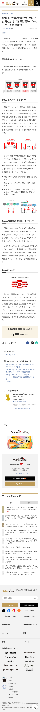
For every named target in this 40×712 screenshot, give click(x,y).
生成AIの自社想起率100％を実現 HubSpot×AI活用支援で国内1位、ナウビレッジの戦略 (21, 552)
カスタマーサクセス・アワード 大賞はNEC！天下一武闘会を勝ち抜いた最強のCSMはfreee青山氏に (21, 525)
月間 (29, 503)
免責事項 (11, 686)
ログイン (21, 483)
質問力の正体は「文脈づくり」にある (17, 547)
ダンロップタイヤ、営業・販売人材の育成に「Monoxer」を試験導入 (20, 366)
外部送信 (11, 697)
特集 (3, 641)
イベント (26, 641)
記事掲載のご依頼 (29, 616)
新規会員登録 (21, 478)
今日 (11, 503)
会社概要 (11, 689)
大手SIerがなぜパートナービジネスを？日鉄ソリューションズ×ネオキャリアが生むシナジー (21, 573)
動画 (4, 32)
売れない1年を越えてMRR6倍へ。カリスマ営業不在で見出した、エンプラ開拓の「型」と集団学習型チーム (21, 532)
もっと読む (7, 381)
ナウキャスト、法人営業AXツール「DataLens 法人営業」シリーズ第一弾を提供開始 (20, 371)
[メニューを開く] (3, 3)
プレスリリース (11, 355)
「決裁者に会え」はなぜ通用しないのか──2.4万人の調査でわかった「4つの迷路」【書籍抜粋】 (21, 508)
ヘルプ (10, 678)
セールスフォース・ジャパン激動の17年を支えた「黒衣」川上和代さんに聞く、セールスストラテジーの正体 (21, 541)
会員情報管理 (12, 683)
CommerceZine (29, 624)
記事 (24, 633)
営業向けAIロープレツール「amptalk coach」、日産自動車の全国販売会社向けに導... (20, 377)
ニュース (5, 633)
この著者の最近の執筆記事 (22, 409)
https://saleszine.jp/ (19, 401)
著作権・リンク (13, 680)
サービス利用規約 (13, 692)
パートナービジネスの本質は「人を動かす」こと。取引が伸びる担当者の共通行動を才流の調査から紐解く (21, 559)
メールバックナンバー (21, 473)
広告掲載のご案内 (10, 616)
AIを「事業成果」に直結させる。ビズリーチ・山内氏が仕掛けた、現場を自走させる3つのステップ (21, 567)
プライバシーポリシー (15, 694)
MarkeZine (6, 624)
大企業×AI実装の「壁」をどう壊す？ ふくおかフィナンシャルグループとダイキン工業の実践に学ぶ (21, 518)
